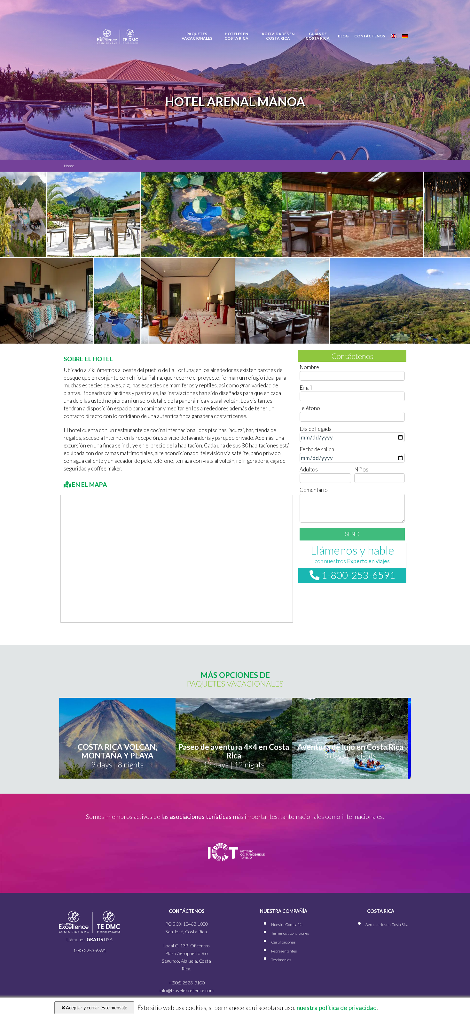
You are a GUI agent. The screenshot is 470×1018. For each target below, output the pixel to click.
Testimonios (281, 959)
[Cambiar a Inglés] (393, 36)
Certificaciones (283, 942)
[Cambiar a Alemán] (405, 36)
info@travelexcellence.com (187, 990)
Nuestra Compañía (286, 924)
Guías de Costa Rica (318, 36)
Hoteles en (236, 36)
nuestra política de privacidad (336, 1007)
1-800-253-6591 (357, 575)
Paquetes (197, 36)
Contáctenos (369, 36)
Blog (343, 36)
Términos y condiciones (290, 933)
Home (69, 165)
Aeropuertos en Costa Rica (386, 924)
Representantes (284, 951)
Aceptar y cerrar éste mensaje (96, 1007)
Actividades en (278, 36)
